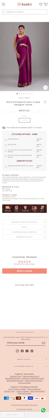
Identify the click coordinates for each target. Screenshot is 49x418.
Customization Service (24, 232)
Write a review (24, 270)
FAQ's (24, 227)
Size (24, 116)
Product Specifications (24, 222)
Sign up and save (25, 332)
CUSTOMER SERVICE (23, 366)
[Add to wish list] (41, 4)
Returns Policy (24, 237)
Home (21, 98)
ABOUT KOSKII (23, 359)
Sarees (27, 98)
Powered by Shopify (24, 409)
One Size (24, 120)
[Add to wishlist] (45, 102)
